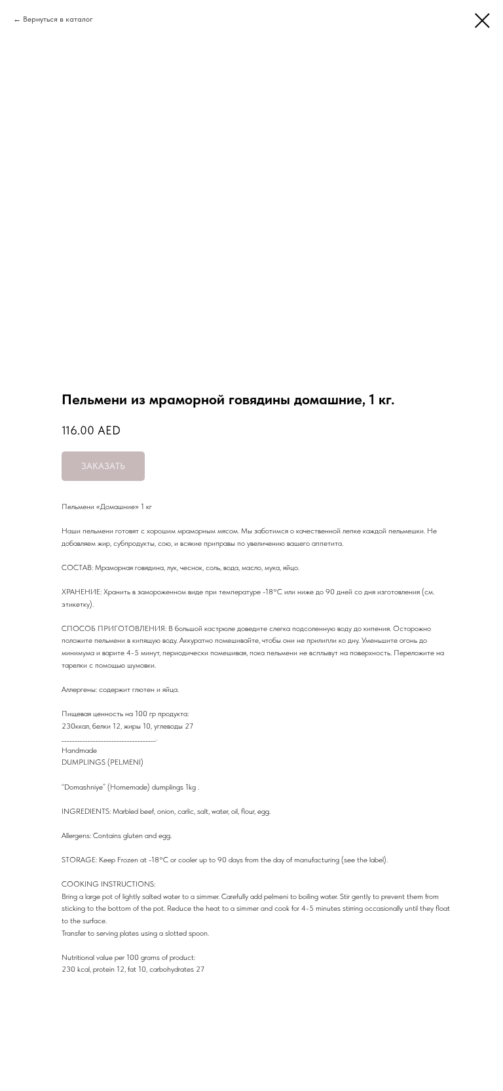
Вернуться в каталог (58, 19)
